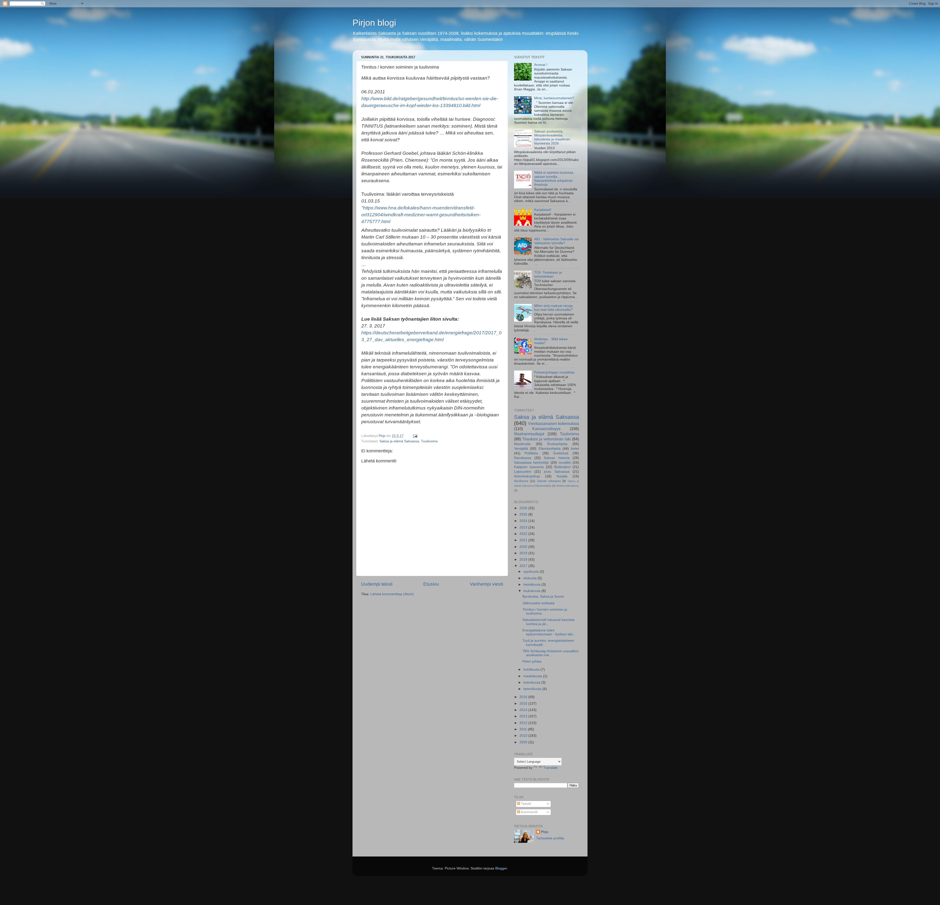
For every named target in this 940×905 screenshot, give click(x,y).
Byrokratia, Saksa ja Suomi (543, 596)
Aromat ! (540, 65)
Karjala (562, 476)
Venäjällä (521, 448)
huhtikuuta (531, 669)
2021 (523, 540)
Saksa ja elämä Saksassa (399, 441)
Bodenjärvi (562, 467)
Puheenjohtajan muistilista (554, 372)
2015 (523, 703)
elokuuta (530, 578)
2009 (523, 742)
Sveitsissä (560, 453)
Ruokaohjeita (557, 444)
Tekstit (525, 804)
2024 (523, 521)
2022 (523, 534)
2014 (523, 710)
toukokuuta (532, 591)
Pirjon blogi (374, 23)
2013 (523, 716)
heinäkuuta (532, 584)
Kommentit (529, 812)
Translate (550, 768)
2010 (523, 735)
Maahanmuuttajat (529, 434)
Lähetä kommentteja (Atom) (392, 594)
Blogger (501, 868)
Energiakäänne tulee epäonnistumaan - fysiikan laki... (549, 632)
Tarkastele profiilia (550, 838)
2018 (523, 559)
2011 (523, 729)
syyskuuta (531, 571)
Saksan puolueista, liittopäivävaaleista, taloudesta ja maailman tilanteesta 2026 (552, 137)
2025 (523, 514)
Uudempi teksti (376, 584)
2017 (523, 566)
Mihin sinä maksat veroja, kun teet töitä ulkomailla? (554, 308)
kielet (575, 448)
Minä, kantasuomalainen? (554, 98)
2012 (523, 723)
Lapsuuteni (522, 471)
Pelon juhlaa (531, 661)
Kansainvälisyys (546, 428)
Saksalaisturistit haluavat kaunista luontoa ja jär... (548, 622)
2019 (523, 553)
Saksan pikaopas (549, 481)
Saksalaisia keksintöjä (531, 462)
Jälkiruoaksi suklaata (538, 603)
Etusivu (431, 584)
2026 (523, 508)
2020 (523, 547)
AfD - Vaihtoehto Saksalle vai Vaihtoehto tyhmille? (556, 241)
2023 (523, 527)
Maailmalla (522, 444)
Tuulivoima (429, 441)
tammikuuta (532, 689)
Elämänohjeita (550, 448)
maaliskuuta (533, 676)
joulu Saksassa (556, 471)
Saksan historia (557, 458)
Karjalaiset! (542, 210)
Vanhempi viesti (486, 584)
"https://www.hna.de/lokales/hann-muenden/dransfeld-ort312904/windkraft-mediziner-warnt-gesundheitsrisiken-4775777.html (421, 214)
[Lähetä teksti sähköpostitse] (414, 436)
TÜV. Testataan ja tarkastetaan (548, 274)
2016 (523, 697)
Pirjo (545, 832)
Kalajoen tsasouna (529, 467)
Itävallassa (521, 481)
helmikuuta (532, 682)
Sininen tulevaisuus (567, 485)
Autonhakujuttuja (527, 476)
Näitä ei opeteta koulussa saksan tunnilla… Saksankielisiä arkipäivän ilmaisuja (553, 178)
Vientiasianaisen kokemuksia (553, 423)
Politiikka (531, 453)
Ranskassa (522, 458)
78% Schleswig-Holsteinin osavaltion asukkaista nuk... (550, 653)
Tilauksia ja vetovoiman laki (546, 439)
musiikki (565, 462)
